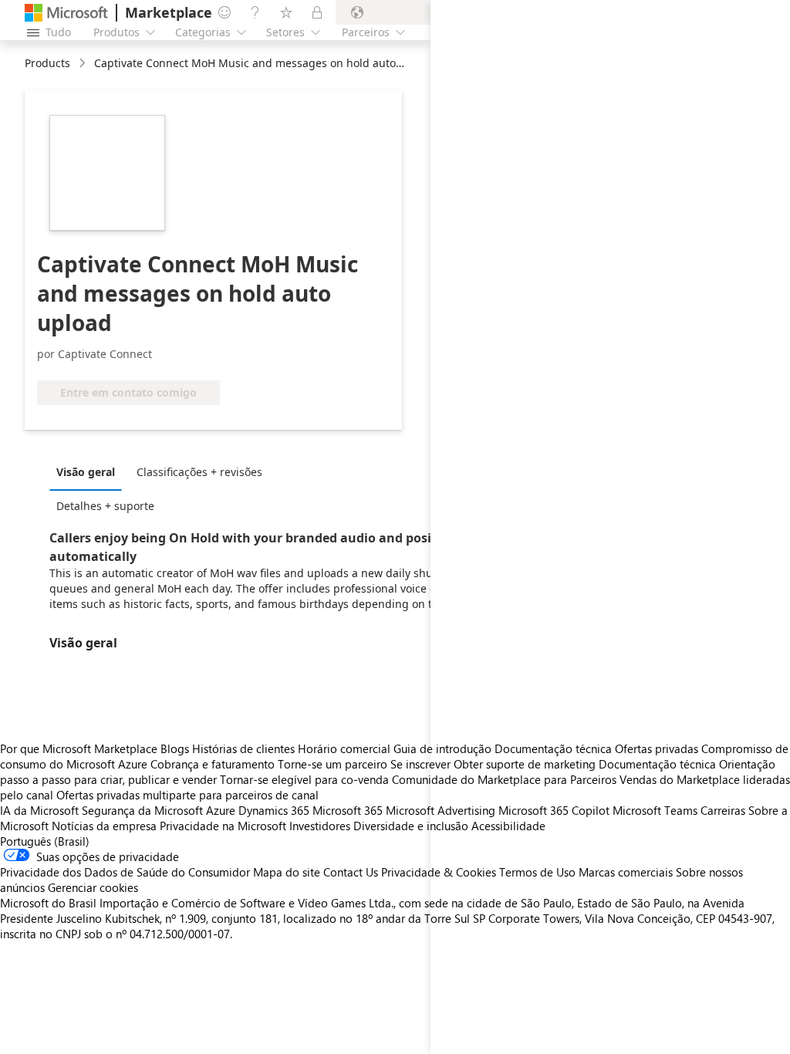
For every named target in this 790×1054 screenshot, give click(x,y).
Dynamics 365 (273, 810)
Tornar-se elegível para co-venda (304, 779)
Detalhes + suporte (105, 505)
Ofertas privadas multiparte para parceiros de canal (187, 794)
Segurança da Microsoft (142, 810)
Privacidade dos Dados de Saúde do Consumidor (125, 872)
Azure (220, 810)
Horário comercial (344, 748)
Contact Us (350, 872)
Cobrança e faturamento (212, 764)
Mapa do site (286, 872)
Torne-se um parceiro (332, 764)
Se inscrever (420, 764)
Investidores (319, 825)
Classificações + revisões (199, 472)
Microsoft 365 (347, 810)
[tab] (89, 471)
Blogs (174, 748)
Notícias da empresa (104, 825)
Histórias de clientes (243, 748)
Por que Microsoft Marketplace (78, 748)
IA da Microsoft (39, 810)
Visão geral (85, 472)
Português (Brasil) (44, 841)
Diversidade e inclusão (410, 825)
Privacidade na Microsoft (223, 825)
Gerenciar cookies (93, 887)
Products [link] (47, 63)
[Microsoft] (66, 13)
